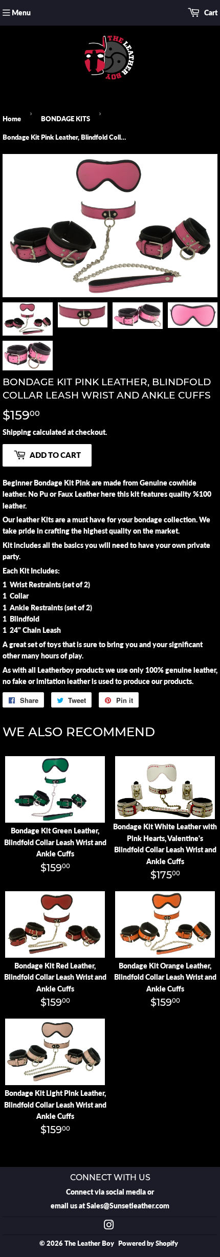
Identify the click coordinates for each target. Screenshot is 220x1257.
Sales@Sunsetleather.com (127, 1205)
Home (12, 119)
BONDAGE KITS (65, 119)
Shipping (17, 432)
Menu (21, 12)
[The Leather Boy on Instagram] (109, 1226)
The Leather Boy (89, 1243)
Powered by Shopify (148, 1243)
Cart (210, 12)
